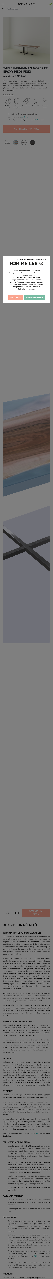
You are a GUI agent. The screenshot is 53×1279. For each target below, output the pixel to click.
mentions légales (28, 275)
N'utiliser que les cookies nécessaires (31, 259)
